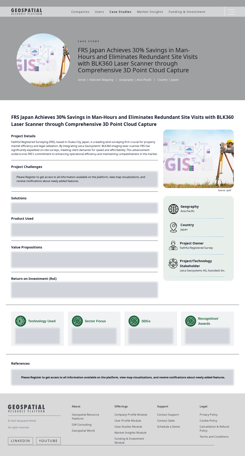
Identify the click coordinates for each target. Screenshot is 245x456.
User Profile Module (127, 420)
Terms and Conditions (214, 436)
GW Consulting (82, 424)
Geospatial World (83, 430)
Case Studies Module (128, 426)
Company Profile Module (130, 414)
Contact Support (168, 414)
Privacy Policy (209, 414)
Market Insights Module (130, 432)
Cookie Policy (208, 420)
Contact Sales (166, 420)
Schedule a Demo (168, 426)
